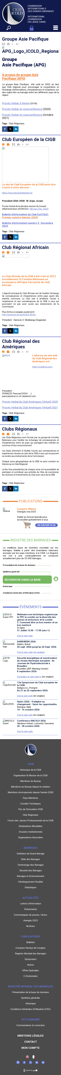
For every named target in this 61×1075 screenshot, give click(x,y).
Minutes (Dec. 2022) (39, 209)
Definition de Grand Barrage (30, 853)
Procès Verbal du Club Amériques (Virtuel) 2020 (30, 401)
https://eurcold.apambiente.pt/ (17, 193)
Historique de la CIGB (30, 770)
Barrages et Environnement (30, 876)
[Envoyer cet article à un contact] (3, 44)
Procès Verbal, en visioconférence (22, 109)
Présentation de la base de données (19, 565)
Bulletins (30, 942)
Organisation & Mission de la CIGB (31, 775)
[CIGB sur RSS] (43, 1063)
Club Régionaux (16, 123)
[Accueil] (33, 1057)
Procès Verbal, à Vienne (16, 103)
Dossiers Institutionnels (30, 831)
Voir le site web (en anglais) (31, 652)
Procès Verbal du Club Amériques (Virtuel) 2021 (30, 407)
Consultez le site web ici (29, 676)
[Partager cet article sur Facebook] (5, 129)
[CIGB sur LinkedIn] (36, 1063)
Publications (30, 936)
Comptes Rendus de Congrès (30, 948)
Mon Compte (30, 1047)
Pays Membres (30, 798)
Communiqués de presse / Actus (30, 915)
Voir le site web (25, 635)
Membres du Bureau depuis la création (30, 786)
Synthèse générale (11, 572)
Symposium (30, 959)
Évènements (30, 909)
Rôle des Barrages (30, 859)
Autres (30, 964)
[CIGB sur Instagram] (18, 1063)
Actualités (31, 897)
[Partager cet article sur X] (10, 129)
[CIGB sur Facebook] (24, 1063)
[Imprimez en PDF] (8, 44)
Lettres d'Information (30, 903)
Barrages (30, 847)
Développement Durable (30, 881)
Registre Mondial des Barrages (30, 953)
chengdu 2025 (30, 920)
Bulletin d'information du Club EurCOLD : (25, 216)
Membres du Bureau (30, 781)
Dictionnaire (30, 1019)
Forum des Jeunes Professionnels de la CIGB (30, 820)
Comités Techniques (30, 803)
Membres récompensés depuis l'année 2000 (30, 792)
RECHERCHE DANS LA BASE (23, 579)
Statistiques (30, 887)
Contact (30, 1041)
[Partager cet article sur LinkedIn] (16, 129)
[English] (27, 1057)
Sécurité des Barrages (30, 870)
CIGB (31, 764)
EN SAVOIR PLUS (46, 525)
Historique (7, 586)
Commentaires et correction (30, 1025)
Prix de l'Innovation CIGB (30, 809)
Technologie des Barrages (30, 865)
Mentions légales (30, 1035)
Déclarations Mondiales (30, 826)
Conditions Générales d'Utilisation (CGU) (21, 593)
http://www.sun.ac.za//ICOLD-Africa (19, 314)
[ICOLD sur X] (30, 1063)
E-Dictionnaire (31, 976)
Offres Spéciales (30, 970)
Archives (30, 926)
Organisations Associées (30, 837)
